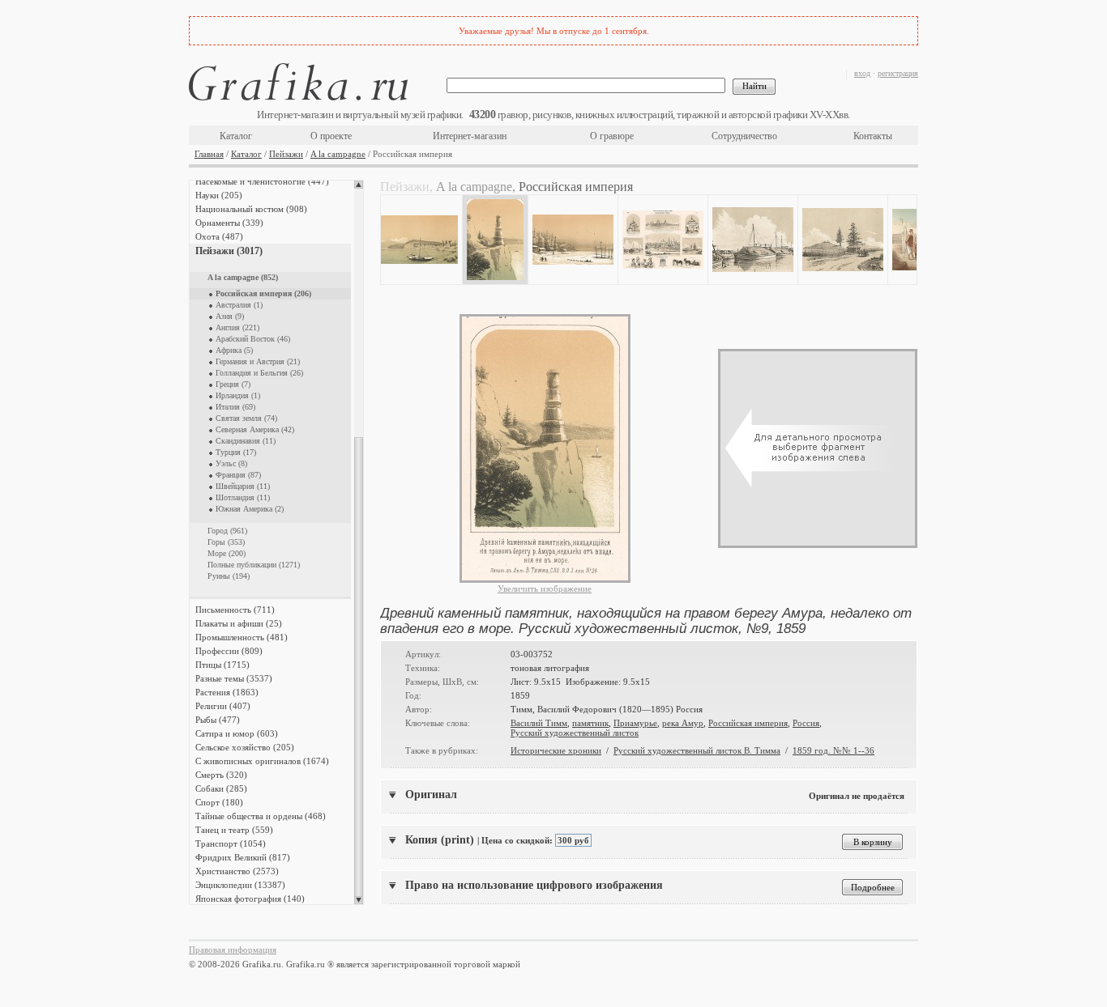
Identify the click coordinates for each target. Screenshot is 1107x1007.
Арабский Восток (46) (253, 338)
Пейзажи (286, 154)
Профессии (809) (229, 651)
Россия (806, 723)
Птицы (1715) (222, 664)
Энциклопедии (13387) (240, 885)
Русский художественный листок (575, 732)
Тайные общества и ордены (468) (260, 816)
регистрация (898, 73)
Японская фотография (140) (250, 898)
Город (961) (227, 530)
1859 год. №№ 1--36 (833, 750)
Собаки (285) (221, 788)
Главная (209, 154)
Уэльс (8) (231, 463)
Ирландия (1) (238, 395)
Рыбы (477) (217, 719)
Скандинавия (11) (246, 440)
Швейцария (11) (243, 486)
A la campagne (337, 154)
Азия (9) (230, 316)
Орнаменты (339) (229, 222)
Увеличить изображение (545, 588)
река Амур (682, 723)
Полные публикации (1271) (253, 564)
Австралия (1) (239, 304)
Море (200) (226, 553)
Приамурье (635, 723)
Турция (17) (236, 452)
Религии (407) (222, 706)
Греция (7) (233, 384)
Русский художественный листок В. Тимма (696, 750)
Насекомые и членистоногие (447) (262, 181)
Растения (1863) (227, 692)
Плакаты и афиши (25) (238, 623)
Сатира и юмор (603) (236, 733)
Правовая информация (232, 949)
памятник (590, 723)
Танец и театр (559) (234, 830)
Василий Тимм (539, 723)
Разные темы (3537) (233, 678)
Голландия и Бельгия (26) (259, 372)
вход (862, 73)
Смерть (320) (221, 775)
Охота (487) (219, 236)
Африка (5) (234, 350)
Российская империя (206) (263, 293)
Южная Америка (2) (250, 508)
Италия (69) (235, 406)
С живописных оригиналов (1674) (262, 761)
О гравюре (612, 136)
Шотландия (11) (243, 497)
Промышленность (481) (241, 637)
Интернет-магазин (469, 136)
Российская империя (748, 723)
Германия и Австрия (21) (258, 361)
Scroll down (358, 900)
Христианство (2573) (237, 871)
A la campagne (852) (242, 277)
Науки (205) (218, 195)
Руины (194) (228, 575)
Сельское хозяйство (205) (244, 747)
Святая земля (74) (246, 418)
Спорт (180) (219, 802)
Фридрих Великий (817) (242, 857)
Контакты (872, 136)
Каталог (236, 136)
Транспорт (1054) (230, 843)
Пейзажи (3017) (229, 251)
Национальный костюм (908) (251, 209)
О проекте (331, 136)
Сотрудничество (744, 136)
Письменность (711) (235, 609)
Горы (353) (226, 541)
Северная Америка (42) (255, 429)
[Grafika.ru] (298, 84)
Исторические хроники (556, 750)
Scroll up (358, 185)
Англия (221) (237, 327)
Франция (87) (238, 474)
